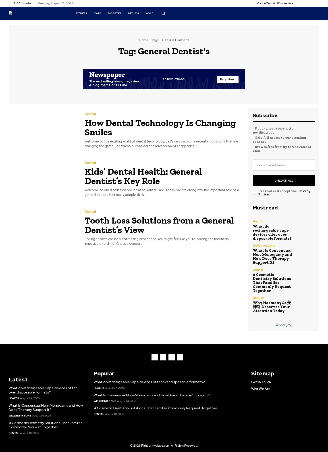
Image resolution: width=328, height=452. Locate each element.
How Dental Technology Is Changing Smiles (160, 127)
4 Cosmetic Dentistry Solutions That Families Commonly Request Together (272, 282)
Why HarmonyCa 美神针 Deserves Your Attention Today (272, 306)
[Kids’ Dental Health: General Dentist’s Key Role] (43, 179)
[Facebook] (300, 3)
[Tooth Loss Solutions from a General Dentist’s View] (43, 228)
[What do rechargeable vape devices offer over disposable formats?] (305, 229)
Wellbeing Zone (264, 245)
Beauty (258, 297)
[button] (163, 13)
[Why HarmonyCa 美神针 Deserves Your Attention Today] (305, 304)
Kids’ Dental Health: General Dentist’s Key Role (143, 176)
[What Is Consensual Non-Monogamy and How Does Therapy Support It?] (305, 253)
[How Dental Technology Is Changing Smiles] (43, 130)
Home (143, 40)
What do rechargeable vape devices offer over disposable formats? (272, 232)
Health (258, 221)
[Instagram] (306, 3)
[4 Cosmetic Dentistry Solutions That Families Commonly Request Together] (305, 277)
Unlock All (283, 180)
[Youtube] (316, 3)
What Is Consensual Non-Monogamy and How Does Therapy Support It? (272, 256)
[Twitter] (311, 3)
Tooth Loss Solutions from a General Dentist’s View (159, 225)
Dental (90, 114)
